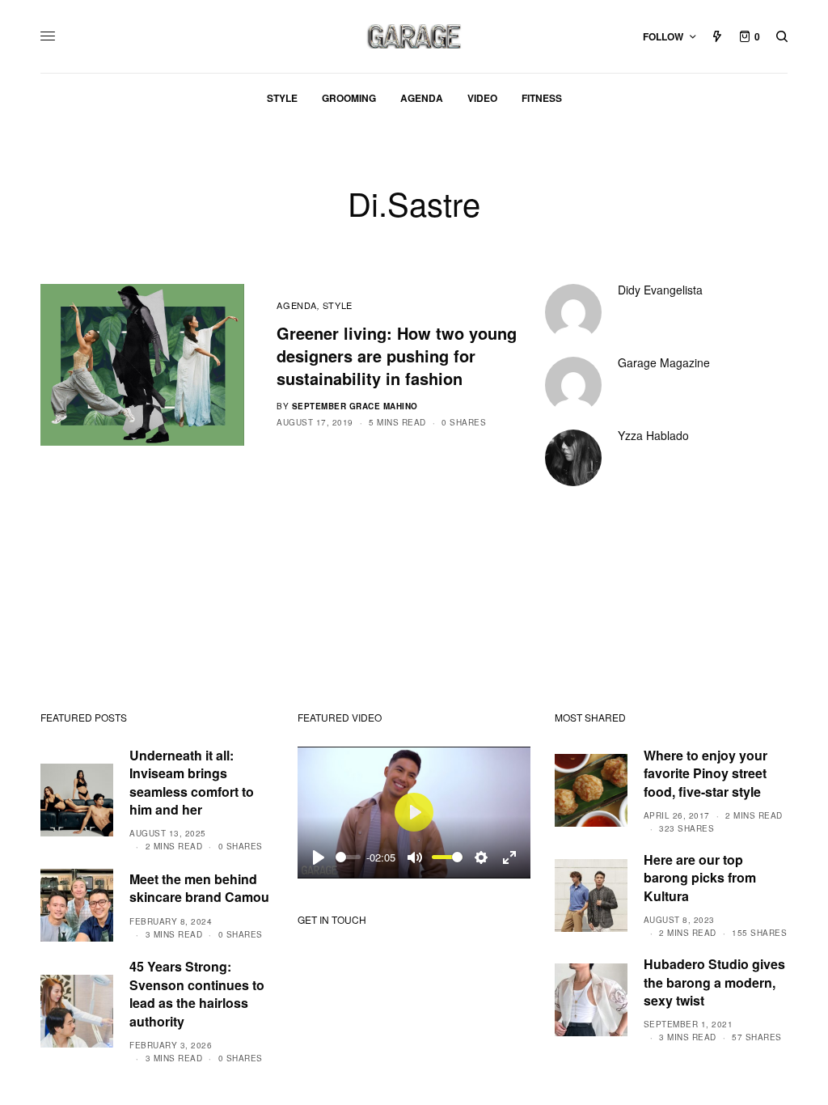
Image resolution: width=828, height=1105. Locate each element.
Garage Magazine (664, 362)
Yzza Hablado (653, 435)
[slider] (348, 857)
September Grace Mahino (355, 406)
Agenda (296, 304)
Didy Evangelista (660, 289)
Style (338, 304)
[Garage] (414, 36)
